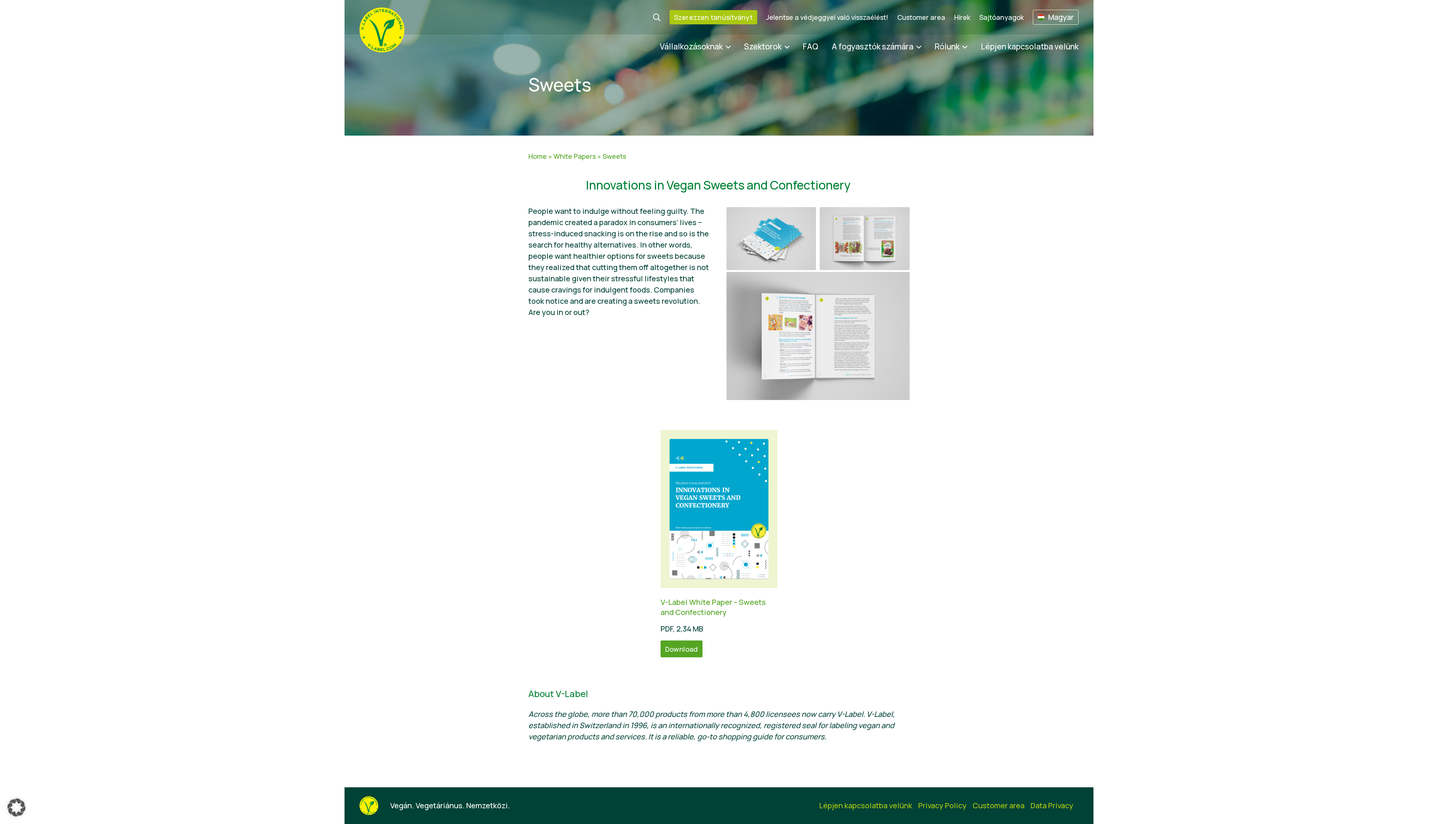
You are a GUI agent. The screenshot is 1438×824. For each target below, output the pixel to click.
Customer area (921, 17)
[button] (16, 807)
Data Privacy (1052, 805)
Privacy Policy (942, 805)
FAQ (810, 46)
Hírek (962, 17)
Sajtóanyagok (1001, 17)
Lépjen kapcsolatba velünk (1029, 46)
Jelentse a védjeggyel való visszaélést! (827, 17)
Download (681, 649)
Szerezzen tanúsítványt (713, 17)
